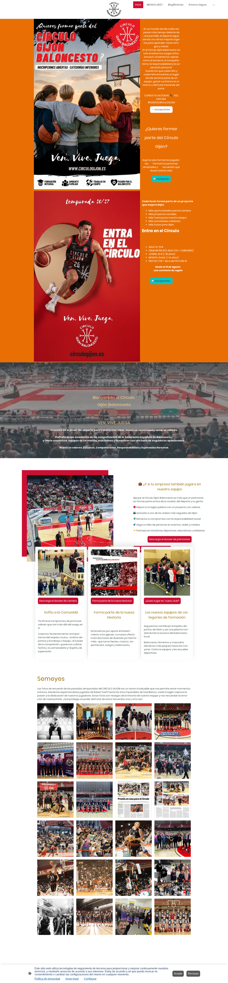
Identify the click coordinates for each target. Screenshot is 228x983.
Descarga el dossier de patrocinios (169, 539)
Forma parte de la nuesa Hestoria (112, 600)
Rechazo (193, 973)
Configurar (90, 978)
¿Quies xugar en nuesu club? (162, 600)
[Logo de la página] (114, 9)
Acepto (178, 973)
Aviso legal (72, 978)
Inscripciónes (162, 109)
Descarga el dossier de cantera (58, 600)
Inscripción (162, 179)
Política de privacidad (47, 978)
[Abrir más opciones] (213, 5)
